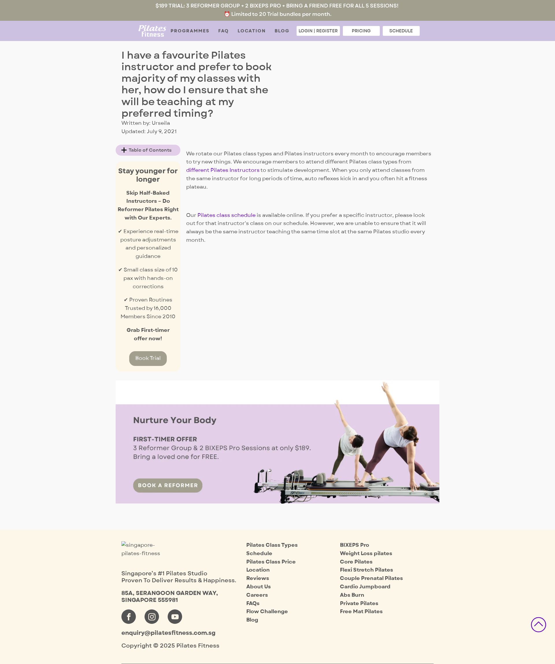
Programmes (190, 31)
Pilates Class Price (271, 562)
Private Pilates (359, 603)
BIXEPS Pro (354, 545)
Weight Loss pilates (366, 553)
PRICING (361, 31)
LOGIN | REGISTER (318, 31)
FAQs (253, 603)
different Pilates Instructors (223, 170)
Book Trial (148, 358)
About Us (258, 586)
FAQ (223, 31)
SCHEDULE (401, 31)
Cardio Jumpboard (365, 586)
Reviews (257, 578)
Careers (257, 595)
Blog (282, 31)
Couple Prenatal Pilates (371, 578)
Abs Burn (352, 595)
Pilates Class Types (272, 545)
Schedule (259, 553)
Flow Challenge (267, 611)
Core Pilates (356, 562)
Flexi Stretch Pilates (366, 570)
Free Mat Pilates (361, 611)
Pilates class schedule (226, 215)
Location (252, 31)
